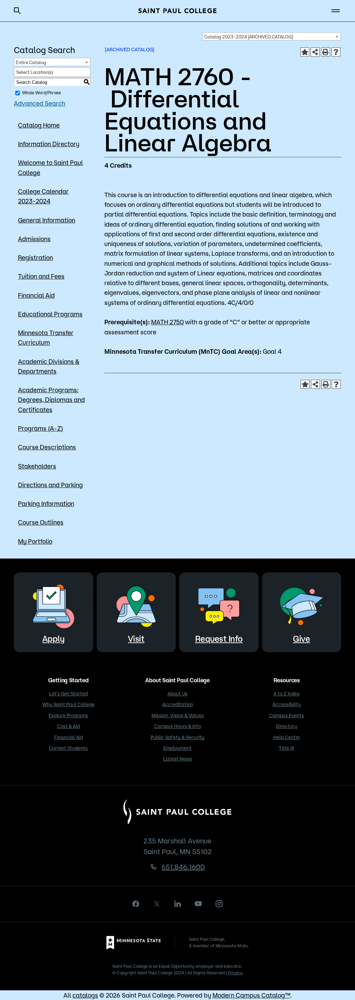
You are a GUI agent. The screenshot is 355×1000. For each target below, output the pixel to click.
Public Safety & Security (177, 737)
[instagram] (219, 903)
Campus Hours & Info (177, 726)
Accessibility (286, 704)
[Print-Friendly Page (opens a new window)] (325, 51)
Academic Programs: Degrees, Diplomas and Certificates (51, 399)
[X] (156, 903)
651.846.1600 (183, 867)
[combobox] (271, 36)
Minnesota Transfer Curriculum (45, 337)
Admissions (34, 238)
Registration (35, 257)
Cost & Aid (68, 726)
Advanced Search (39, 103)
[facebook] (135, 904)
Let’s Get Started (68, 693)
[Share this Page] (315, 51)
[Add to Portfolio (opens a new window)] (304, 51)
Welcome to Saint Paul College (50, 167)
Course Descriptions (47, 447)
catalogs (85, 995)
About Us (177, 693)
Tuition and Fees (41, 276)
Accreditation (177, 704)
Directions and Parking (50, 484)
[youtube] (198, 903)
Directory (286, 726)
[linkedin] (177, 903)
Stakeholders (37, 466)
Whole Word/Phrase (41, 92)
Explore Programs (68, 715)
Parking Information (46, 503)
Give (301, 638)
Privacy (235, 973)
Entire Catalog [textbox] (31, 62)
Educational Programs (50, 313)
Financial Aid (36, 295)
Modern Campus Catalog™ (251, 995)
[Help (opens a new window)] (335, 51)
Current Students (68, 748)
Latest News (177, 759)
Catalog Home (39, 125)
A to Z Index (287, 693)
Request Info (219, 638)
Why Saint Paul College (68, 704)
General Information (46, 220)
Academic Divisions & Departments (48, 366)
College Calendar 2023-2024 (43, 196)
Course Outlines (40, 522)
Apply (53, 638)
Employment (177, 748)
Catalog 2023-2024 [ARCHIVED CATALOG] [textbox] (248, 36)
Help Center (286, 737)
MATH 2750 (167, 321)
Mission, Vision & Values (177, 715)
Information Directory (48, 143)
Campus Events (286, 715)
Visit (136, 638)
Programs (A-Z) (40, 428)
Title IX (286, 748)
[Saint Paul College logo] (177, 10)
